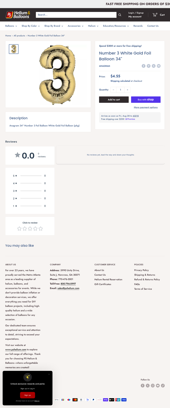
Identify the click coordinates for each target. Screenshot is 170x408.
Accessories (74, 26)
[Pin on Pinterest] (148, 66)
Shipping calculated (120, 81)
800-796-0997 (68, 283)
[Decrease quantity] (113, 90)
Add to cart (114, 99)
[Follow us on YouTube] (158, 385)
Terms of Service (143, 289)
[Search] (119, 15)
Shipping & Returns (144, 275)
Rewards (138, 26)
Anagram (104, 66)
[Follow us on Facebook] (142, 385)
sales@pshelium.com (68, 288)
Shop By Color (29, 26)
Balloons (9, 26)
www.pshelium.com (15, 349)
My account (134, 16)
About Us (99, 270)
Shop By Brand (52, 26)
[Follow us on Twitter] (148, 385)
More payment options (146, 107)
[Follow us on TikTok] (163, 385)
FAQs (137, 284)
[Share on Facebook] (143, 66)
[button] (30, 175)
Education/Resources (114, 26)
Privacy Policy (141, 270)
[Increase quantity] (127, 90)
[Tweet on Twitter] (154, 66)
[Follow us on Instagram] (153, 385)
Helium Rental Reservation (108, 279)
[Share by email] (159, 66)
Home (8, 35)
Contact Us (153, 26)
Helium (91, 26)
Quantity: (104, 89)
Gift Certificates (102, 284)
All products (19, 35)
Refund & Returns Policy (147, 279)
